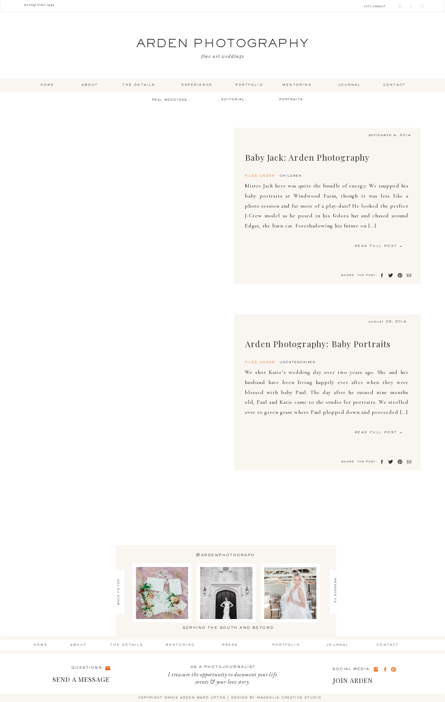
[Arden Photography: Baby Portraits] (129, 392)
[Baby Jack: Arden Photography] (129, 206)
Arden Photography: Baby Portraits (318, 343)
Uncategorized (298, 362)
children (291, 175)
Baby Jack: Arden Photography (307, 157)
